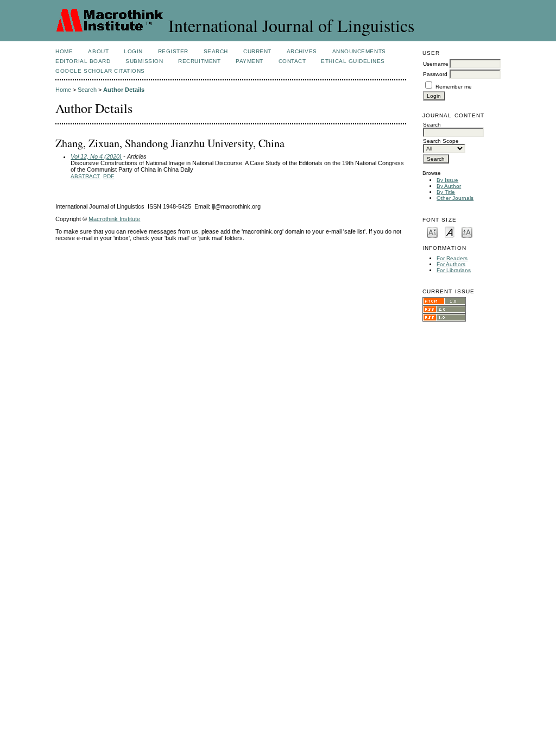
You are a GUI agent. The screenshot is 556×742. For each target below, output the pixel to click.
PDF (108, 176)
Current (257, 51)
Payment (249, 61)
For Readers (452, 258)
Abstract (85, 176)
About (98, 51)
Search (216, 51)
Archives (302, 51)
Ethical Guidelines (352, 61)
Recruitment (199, 61)
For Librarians (454, 270)
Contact (292, 61)
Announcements (359, 51)
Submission (144, 61)
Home (64, 51)
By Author (449, 186)
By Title (446, 192)
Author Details (123, 89)
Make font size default (449, 231)
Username (435, 64)
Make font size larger (467, 231)
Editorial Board (82, 61)
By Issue (447, 180)
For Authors (451, 264)
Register (173, 51)
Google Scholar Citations (99, 71)
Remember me (453, 87)
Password (435, 74)
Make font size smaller (432, 231)
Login (133, 51)
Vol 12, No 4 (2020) (96, 156)
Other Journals (455, 198)
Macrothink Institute (114, 219)
